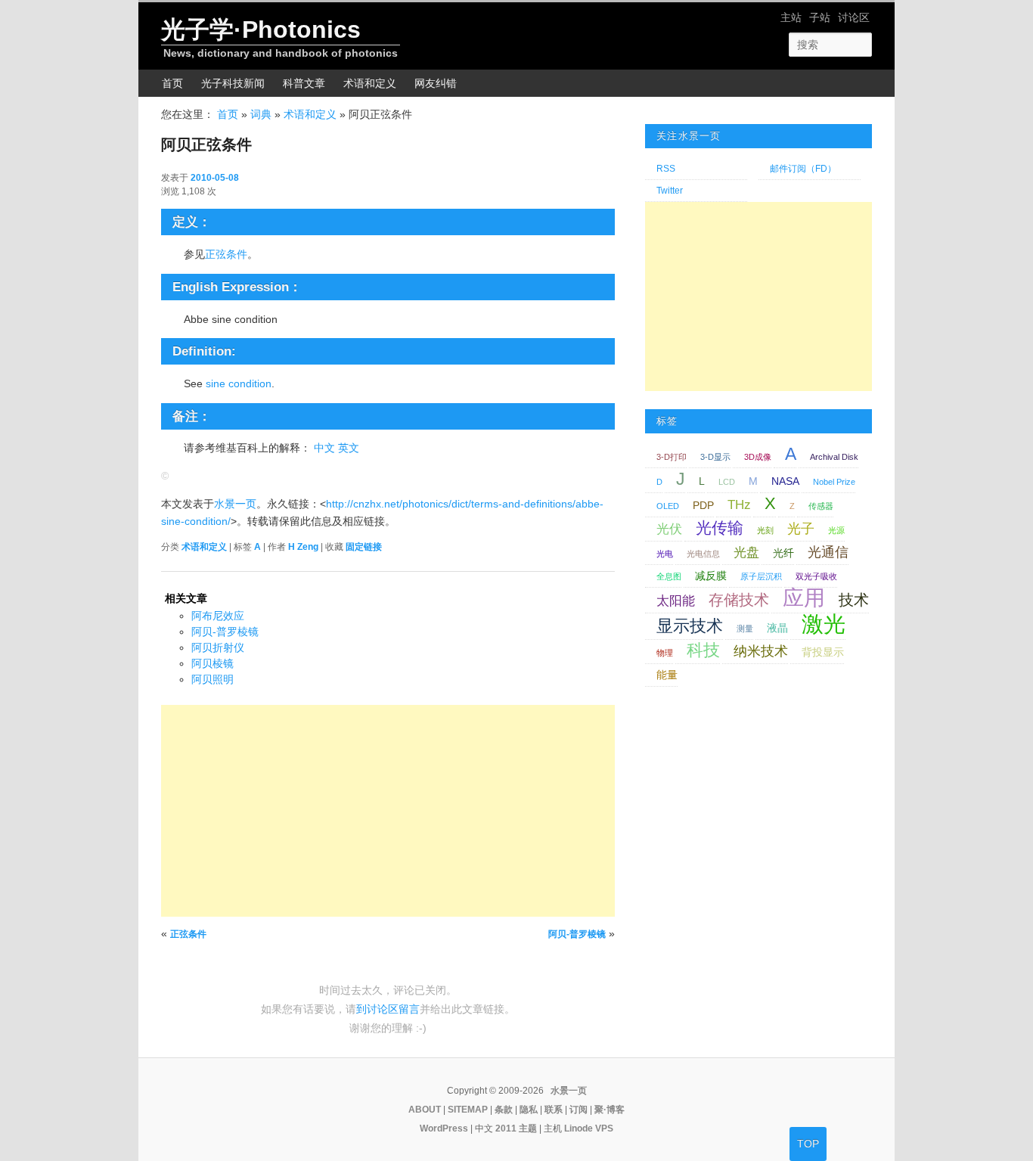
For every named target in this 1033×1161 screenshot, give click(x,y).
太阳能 (675, 600)
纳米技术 (761, 651)
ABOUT (424, 1109)
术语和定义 (369, 83)
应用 (804, 598)
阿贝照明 (212, 679)
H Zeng (303, 547)
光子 (800, 528)
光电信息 (703, 553)
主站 (791, 17)
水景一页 (235, 504)
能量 (667, 675)
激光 (823, 623)
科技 (703, 650)
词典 (260, 114)
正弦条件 (226, 254)
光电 (664, 553)
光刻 (765, 530)
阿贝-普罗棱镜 (225, 632)
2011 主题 (516, 1128)
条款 (504, 1109)
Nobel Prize (834, 481)
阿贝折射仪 (217, 647)
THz (739, 504)
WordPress (444, 1128)
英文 (348, 448)
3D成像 (757, 456)
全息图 (668, 576)
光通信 (828, 552)
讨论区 (854, 17)
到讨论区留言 (388, 1009)
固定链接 (364, 547)
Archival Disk (834, 456)
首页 (172, 83)
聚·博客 (609, 1109)
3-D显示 (715, 456)
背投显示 (823, 652)
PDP (703, 505)
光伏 (669, 528)
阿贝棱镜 (212, 663)
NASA (785, 481)
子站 (819, 17)
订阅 (578, 1109)
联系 (553, 1109)
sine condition (238, 383)
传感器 (820, 506)
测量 (745, 628)
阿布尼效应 (217, 616)
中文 (324, 448)
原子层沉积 (761, 576)
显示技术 (689, 625)
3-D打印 (671, 456)
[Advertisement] (388, 811)
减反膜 (711, 576)
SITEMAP (468, 1109)
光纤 (783, 553)
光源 (836, 530)
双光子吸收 (816, 576)
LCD (726, 481)
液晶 (777, 628)
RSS (665, 168)
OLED (667, 506)
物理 (664, 652)
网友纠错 (435, 83)
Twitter (669, 190)
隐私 (529, 1109)
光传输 (719, 528)
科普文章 (304, 83)
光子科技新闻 (233, 83)
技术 (854, 599)
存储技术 (739, 599)
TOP (808, 1144)
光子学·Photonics (261, 29)
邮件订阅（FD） (803, 168)
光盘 (746, 552)
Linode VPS (588, 1128)
